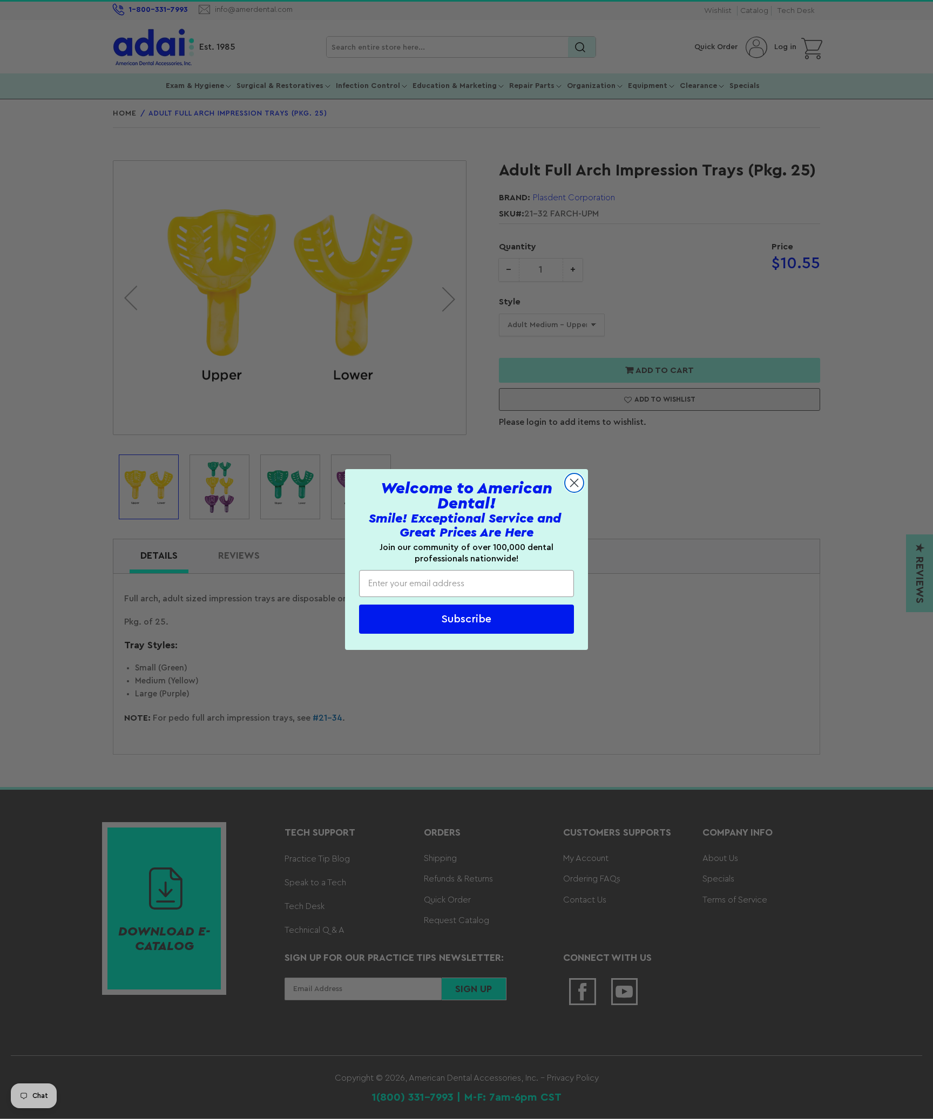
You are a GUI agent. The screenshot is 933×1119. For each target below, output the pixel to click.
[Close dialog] (574, 482)
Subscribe (466, 619)
